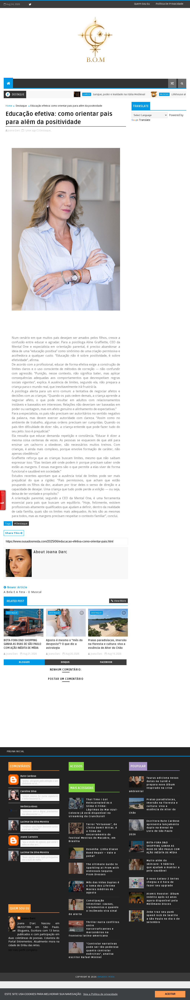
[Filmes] (182, 750)
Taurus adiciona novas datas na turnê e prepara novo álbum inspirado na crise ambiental (154, 784)
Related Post (15, 601)
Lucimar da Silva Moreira (34, 821)
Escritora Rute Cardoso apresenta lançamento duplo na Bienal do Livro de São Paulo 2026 (154, 828)
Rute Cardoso (28, 776)
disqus (65, 662)
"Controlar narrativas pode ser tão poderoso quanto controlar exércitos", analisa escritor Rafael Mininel (94, 950)
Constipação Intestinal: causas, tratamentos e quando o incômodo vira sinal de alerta (94, 907)
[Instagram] (36, 4)
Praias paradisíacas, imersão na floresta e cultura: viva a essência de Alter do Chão (107, 644)
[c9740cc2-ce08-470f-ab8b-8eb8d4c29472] (66, 229)
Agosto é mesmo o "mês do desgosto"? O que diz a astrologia (64, 644)
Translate (144, 120)
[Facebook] (23, 4)
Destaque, (45, 130)
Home (9, 105)
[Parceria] (184, 750)
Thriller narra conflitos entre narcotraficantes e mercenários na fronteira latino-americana (94, 929)
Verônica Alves (28, 806)
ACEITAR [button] (170, 994)
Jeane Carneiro (29, 837)
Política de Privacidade (169, 3)
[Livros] (179, 750)
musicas (143, 94)
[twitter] (30, 4)
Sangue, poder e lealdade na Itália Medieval (98, 94)
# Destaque (20, 523)
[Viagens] (176, 750)
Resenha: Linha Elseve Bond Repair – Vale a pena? (102, 852)
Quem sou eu (142, 3)
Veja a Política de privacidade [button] (100, 994)
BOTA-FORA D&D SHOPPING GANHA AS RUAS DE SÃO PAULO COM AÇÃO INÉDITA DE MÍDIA (22, 644)
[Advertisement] (33, 884)
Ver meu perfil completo (22, 950)
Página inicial (15, 751)
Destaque (21, 105)
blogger (24, 662)
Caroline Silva (28, 791)
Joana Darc (28, 918)
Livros (65, 94)
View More (120, 600)
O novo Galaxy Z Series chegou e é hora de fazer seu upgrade (163, 882)
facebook (106, 662)
